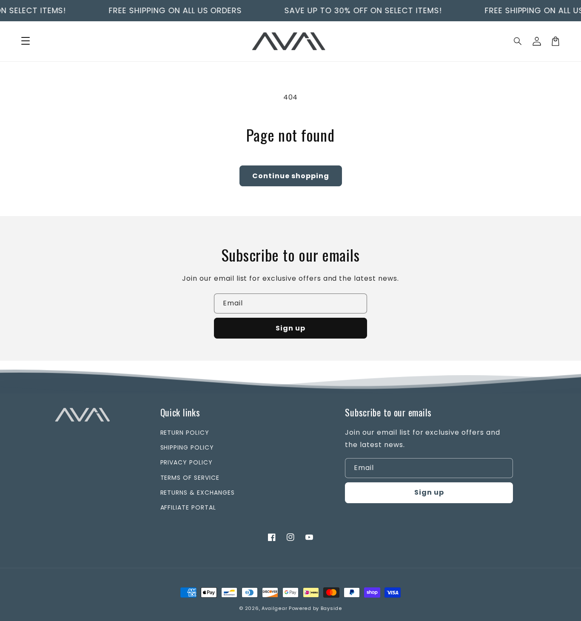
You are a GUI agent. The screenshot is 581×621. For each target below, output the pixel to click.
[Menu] (25, 41)
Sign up (290, 328)
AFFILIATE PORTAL (188, 507)
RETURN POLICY (184, 432)
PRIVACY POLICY (186, 462)
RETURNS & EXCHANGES (197, 492)
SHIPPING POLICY (187, 447)
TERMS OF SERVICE (189, 477)
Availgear (274, 608)
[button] (518, 41)
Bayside (331, 608)
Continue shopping (290, 176)
